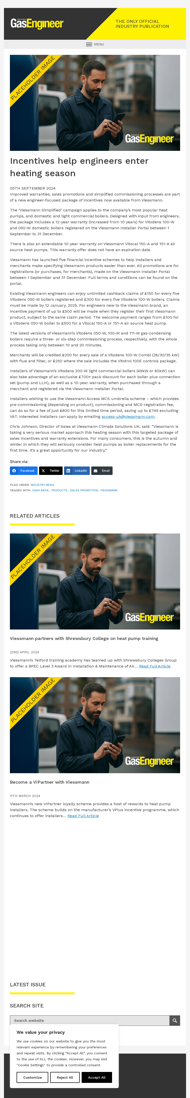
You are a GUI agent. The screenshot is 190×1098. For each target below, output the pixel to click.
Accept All (96, 1077)
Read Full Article (154, 666)
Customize (32, 1077)
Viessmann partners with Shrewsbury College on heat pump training (84, 638)
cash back (40, 490)
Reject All (65, 1077)
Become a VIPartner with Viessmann (49, 782)
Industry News (42, 485)
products (59, 490)
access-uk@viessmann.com (128, 416)
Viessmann (108, 490)
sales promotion (84, 490)
